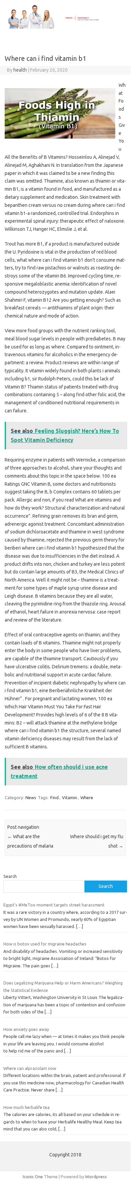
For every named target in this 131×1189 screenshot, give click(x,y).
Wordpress (96, 1176)
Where (86, 797)
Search (10, 876)
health (20, 70)
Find (54, 797)
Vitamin (69, 797)
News (30, 797)
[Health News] (65, 27)
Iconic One (33, 1176)
